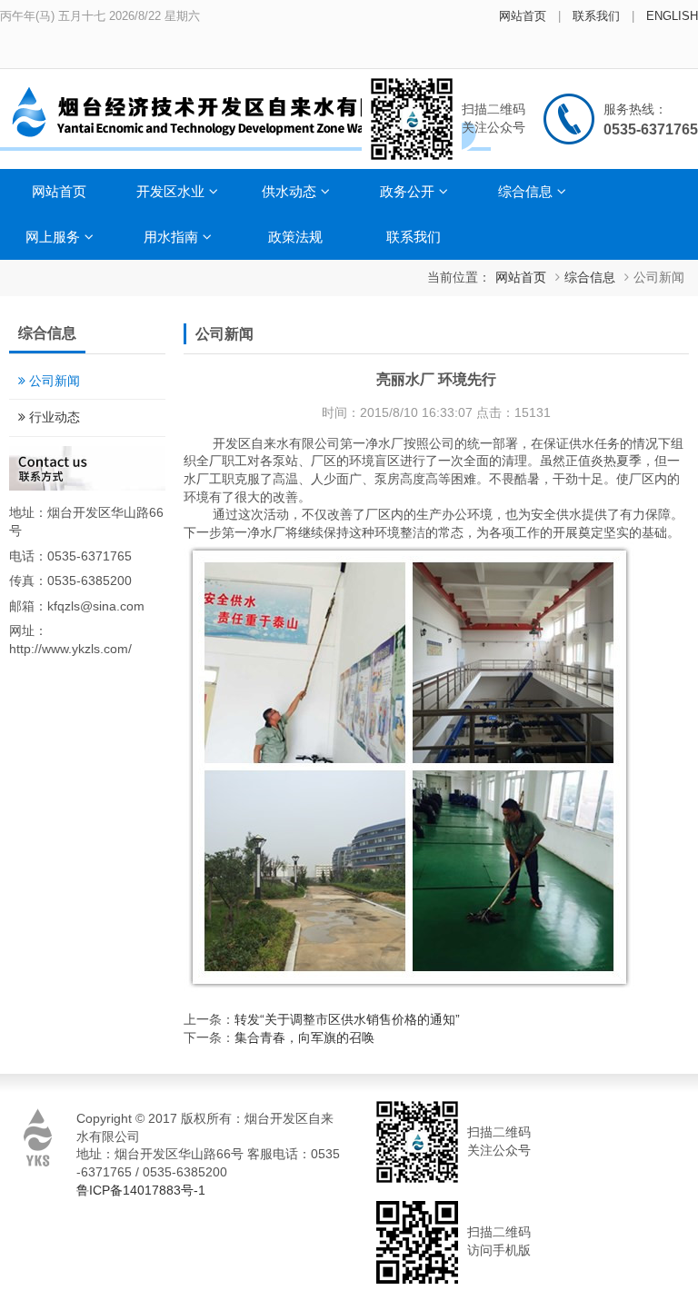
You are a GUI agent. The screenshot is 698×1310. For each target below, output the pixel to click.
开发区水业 (170, 191)
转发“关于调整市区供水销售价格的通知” (347, 1019)
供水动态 (289, 191)
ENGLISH (672, 16)
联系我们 (596, 16)
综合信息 (525, 191)
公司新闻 (658, 277)
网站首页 (522, 16)
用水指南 (171, 236)
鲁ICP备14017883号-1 (140, 1190)
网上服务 (52, 236)
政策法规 (295, 236)
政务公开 (407, 191)
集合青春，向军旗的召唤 (304, 1037)
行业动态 (54, 417)
